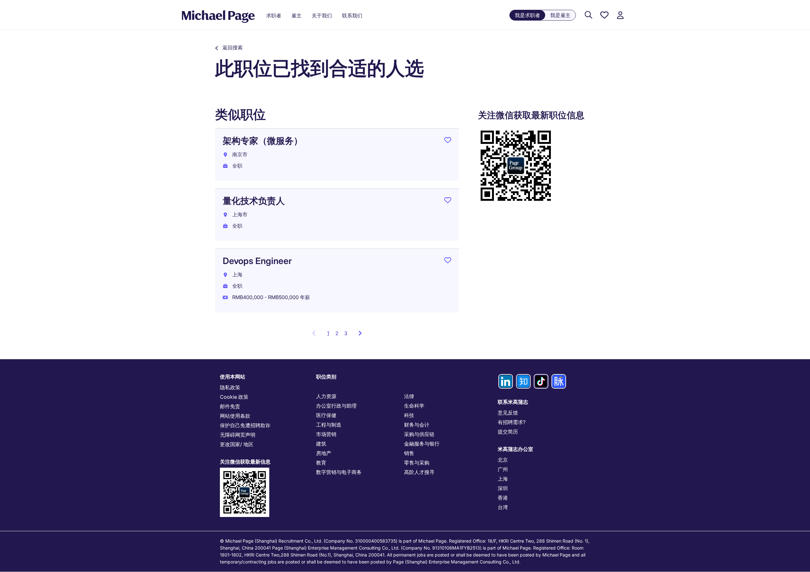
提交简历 (508, 431)
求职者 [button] (273, 15)
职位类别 (326, 376)
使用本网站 (232, 376)
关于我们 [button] (322, 15)
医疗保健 (326, 415)
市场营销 (326, 434)
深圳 (503, 488)
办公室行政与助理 (336, 406)
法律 (409, 396)
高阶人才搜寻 (419, 472)
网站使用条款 (235, 416)
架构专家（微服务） (262, 140)
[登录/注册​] (620, 15)
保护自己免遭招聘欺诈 (245, 425)
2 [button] (337, 333)
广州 (503, 469)
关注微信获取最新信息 (245, 461)
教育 (321, 462)
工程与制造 (328, 424)
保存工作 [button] (447, 141)
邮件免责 (230, 406)
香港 (503, 498)
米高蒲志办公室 (515, 449)
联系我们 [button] (352, 15)
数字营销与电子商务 (339, 472)
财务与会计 (416, 424)
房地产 (323, 453)
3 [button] (345, 333)
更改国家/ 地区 (236, 444)
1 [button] (330, 335)
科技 (409, 415)
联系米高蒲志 (513, 402)
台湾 (503, 507)
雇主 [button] (296, 15)
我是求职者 (527, 15)
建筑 (321, 443)
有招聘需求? (512, 422)
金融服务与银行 (421, 443)
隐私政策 (230, 387)
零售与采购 (416, 462)
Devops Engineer (257, 260)
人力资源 (326, 396)
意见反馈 (508, 412)
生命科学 (414, 406)
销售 (409, 453)
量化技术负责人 (254, 200)
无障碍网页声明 (237, 435)
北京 (503, 460)
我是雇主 (560, 15)
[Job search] (588, 15)
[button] (229, 47)
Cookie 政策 (234, 397)
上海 (503, 479)
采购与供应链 (419, 434)
